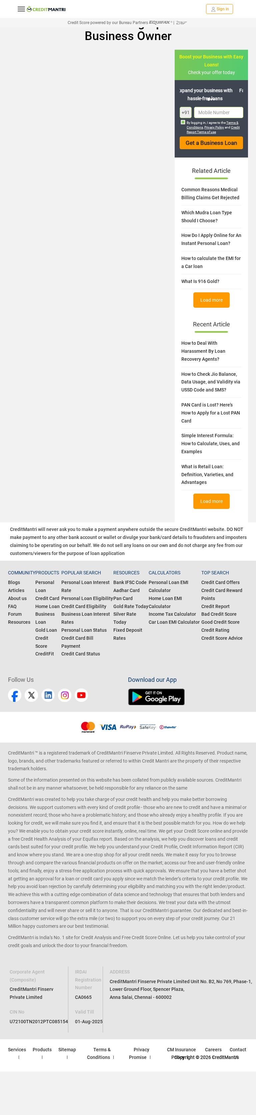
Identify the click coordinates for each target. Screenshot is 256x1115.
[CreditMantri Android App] (188, 696)
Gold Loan (46, 630)
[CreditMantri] (46, 9)
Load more (211, 300)
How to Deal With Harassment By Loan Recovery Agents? (203, 351)
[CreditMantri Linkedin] (48, 695)
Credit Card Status (80, 653)
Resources (19, 622)
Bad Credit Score (219, 614)
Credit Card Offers (220, 582)
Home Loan (47, 606)
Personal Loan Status (84, 630)
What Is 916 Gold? (200, 281)
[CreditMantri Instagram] (64, 695)
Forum (15, 614)
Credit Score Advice (222, 638)
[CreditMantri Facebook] (14, 695)
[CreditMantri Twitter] (31, 695)
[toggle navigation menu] (21, 9)
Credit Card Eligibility (83, 606)
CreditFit (44, 653)
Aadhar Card (126, 590)
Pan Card (123, 598)
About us (17, 598)
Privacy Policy (214, 127)
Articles (16, 590)
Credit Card (47, 598)
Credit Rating (215, 630)
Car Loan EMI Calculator (174, 622)
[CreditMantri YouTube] (81, 695)
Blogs (14, 582)
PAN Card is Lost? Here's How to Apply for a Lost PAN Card (210, 413)
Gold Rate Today (130, 606)
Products (42, 1049)
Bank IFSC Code (130, 582)
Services (17, 1049)
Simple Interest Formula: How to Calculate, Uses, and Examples (210, 443)
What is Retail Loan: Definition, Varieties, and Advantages (207, 474)
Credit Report (215, 606)
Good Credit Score (220, 622)
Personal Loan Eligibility (87, 598)
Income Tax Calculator (172, 614)
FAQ (12, 606)
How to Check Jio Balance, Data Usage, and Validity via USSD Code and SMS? (210, 382)
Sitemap (67, 1049)
